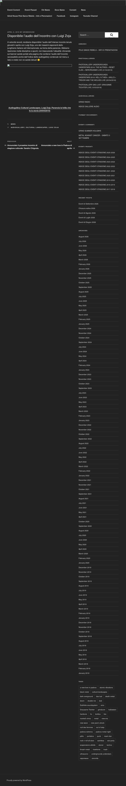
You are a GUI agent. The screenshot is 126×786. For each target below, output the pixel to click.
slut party (110, 740)
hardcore (83, 714)
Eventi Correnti (13, 10)
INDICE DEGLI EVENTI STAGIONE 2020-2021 (97, 175)
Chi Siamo (45, 10)
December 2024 (85, 328)
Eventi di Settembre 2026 (88, 203)
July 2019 (82, 590)
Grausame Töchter (87, 709)
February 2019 (84, 613)
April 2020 (83, 549)
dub (100, 700)
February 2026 (84, 264)
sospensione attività (87, 745)
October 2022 (84, 434)
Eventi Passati (31, 10)
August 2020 (83, 530)
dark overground (86, 696)
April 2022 (83, 462)
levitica (98, 714)
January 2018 (84, 673)
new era (105, 718)
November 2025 (85, 278)
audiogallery (18, 127)
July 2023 (82, 393)
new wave (84, 723)
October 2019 (84, 576)
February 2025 (84, 319)
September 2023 (85, 388)
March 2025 (83, 314)
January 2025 (84, 324)
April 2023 (83, 406)
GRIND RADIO (84, 102)
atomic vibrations (106, 687)
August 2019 (83, 585)
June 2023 (83, 397)
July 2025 (82, 296)
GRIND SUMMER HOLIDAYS (90, 131)
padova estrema (86, 731)
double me (92, 700)
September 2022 (85, 439)
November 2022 (85, 429)
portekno (90, 736)
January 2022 (84, 475)
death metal (110, 696)
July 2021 (82, 503)
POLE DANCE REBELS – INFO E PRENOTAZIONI (98, 50)
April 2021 (83, 517)
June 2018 (83, 650)
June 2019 (83, 595)
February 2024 (84, 365)
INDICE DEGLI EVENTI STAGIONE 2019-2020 (97, 180)
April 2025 (83, 310)
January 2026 (84, 268)
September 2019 (85, 581)
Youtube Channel (90, 16)
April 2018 (83, 659)
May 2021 (82, 512)
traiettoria (96, 749)
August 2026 (83, 236)
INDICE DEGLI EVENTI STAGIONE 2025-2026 (97, 152)
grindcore (101, 709)
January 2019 (84, 618)
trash (105, 749)
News (83, 10)
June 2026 (83, 246)
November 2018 (85, 627)
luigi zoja (54, 127)
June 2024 (83, 351)
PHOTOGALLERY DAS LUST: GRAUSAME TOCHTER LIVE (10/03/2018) (95, 86)
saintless (100, 740)
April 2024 (83, 360)
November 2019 (85, 572)
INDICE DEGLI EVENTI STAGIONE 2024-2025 (97, 157)
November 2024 (85, 333)
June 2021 (83, 507)
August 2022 (83, 443)
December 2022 (85, 425)
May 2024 (82, 356)
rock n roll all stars (87, 740)
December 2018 (85, 622)
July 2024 (82, 347)
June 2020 (83, 540)
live (105, 714)
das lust (99, 696)
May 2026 (82, 250)
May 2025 (82, 305)
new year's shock (97, 723)
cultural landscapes (36, 127)
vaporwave (84, 758)
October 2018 (84, 631)
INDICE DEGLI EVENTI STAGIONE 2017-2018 (97, 189)
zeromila (95, 758)
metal (96, 718)
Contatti (73, 10)
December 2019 (85, 567)
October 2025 (84, 282)
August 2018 (83, 641)
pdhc (82, 736)
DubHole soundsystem (89, 705)
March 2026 (83, 259)
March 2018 (83, 664)
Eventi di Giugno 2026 (87, 222)
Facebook (61, 16)
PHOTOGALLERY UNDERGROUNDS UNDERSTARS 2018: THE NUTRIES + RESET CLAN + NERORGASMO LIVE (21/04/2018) (97, 67)
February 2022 (84, 471)
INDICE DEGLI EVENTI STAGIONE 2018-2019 (97, 184)
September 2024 (85, 342)
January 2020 (84, 563)
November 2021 (85, 484)
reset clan (108, 736)
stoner (101, 745)
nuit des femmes (86, 727)
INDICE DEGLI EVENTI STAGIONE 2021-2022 (97, 171)
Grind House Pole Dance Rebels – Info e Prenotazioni (29, 16)
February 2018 (84, 668)
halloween (112, 709)
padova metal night (103, 731)
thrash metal (85, 749)
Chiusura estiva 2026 (87, 208)
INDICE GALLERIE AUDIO (89, 106)
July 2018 (82, 645)
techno (109, 745)
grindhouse (29, 32)
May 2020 (82, 544)
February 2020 (84, 558)
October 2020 (84, 521)
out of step (100, 727)
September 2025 (85, 287)
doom (82, 700)
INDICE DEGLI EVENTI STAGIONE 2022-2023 (97, 166)
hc (91, 714)
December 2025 (85, 273)
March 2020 (83, 553)
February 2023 (84, 416)
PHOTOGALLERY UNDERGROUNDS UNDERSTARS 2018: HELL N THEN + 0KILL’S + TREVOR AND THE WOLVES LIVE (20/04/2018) (97, 77)
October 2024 (84, 337)
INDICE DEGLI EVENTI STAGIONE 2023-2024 (97, 161)
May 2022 (82, 457)
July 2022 (82, 448)
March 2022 (83, 466)
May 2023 (82, 402)
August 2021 (83, 498)
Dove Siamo (60, 10)
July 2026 (82, 241)
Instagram (74, 16)
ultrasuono (84, 754)
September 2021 (85, 494)
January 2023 (84, 420)
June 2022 (83, 452)
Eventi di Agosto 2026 (87, 213)
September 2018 (85, 636)
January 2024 (84, 370)
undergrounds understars (101, 754)
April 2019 (83, 604)
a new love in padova (88, 687)
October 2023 (84, 383)
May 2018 (82, 654)
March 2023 (83, 411)
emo (102, 705)
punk (99, 736)
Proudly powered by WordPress (19, 780)
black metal (84, 692)
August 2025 (83, 291)
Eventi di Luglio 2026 (87, 217)
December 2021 (85, 480)
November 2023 (85, 379)
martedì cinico (85, 718)
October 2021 (84, 489)
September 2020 (85, 526)
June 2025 (83, 301)
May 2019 (82, 599)
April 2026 (83, 255)
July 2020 (82, 535)
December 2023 (85, 374)
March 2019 (83, 608)
